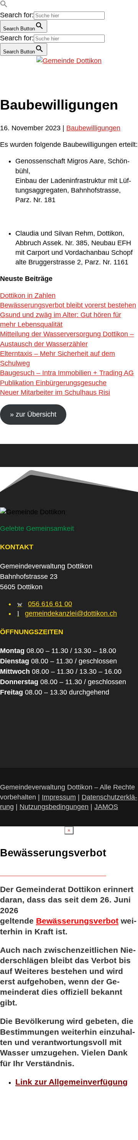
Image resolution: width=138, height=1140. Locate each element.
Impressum (59, 797)
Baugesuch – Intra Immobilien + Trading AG (67, 373)
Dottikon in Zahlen (28, 295)
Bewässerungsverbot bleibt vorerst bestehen (68, 305)
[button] (4, 5)
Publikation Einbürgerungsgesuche (53, 383)
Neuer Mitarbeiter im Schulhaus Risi (55, 392)
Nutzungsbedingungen (54, 807)
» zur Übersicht (33, 414)
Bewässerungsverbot (77, 920)
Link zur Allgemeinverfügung (71, 1081)
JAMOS (106, 807)
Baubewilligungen (93, 128)
